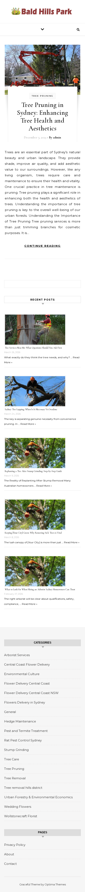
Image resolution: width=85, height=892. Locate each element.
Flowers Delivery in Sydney (24, 702)
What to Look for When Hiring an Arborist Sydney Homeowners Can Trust (40, 589)
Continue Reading (42, 245)
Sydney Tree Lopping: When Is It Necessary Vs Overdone (31, 409)
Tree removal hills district (23, 788)
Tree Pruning (42, 96)
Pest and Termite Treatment (26, 731)
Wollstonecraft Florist (20, 816)
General (10, 712)
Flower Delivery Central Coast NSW (31, 693)
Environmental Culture (21, 674)
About (9, 854)
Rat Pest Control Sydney (23, 740)
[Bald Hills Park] (42, 11)
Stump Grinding (16, 750)
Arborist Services (17, 655)
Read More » (28, 423)
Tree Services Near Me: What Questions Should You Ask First (33, 347)
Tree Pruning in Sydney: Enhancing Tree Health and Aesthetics (42, 116)
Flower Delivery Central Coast (27, 683)
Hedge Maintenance (20, 721)
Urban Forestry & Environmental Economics (38, 797)
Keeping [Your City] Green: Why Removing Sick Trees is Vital (33, 532)
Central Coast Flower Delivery (27, 664)
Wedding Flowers (17, 807)
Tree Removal (15, 778)
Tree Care (11, 759)
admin (57, 137)
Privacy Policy (14, 845)
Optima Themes (55, 884)
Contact (10, 864)
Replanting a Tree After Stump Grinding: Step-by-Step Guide (33, 471)
